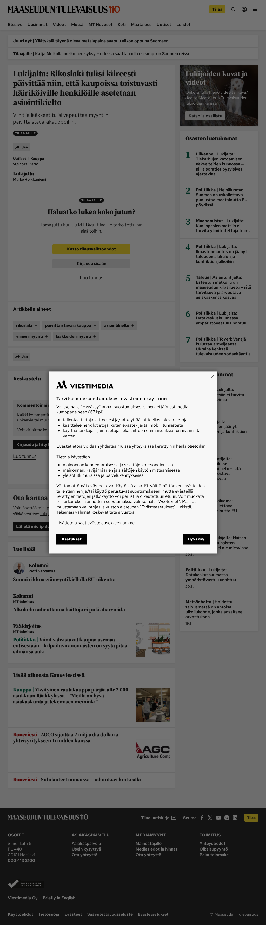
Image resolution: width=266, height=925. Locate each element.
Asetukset (72, 539)
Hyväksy (196, 539)
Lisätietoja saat (96, 523)
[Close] (213, 376)
